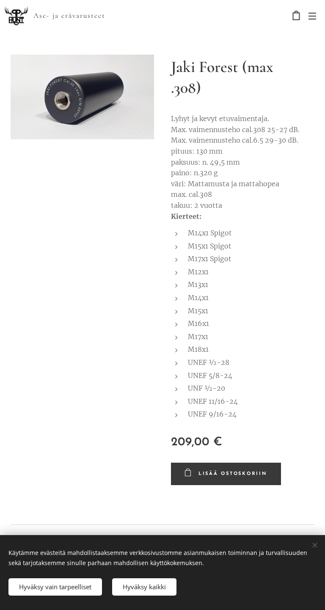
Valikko (312, 15)
